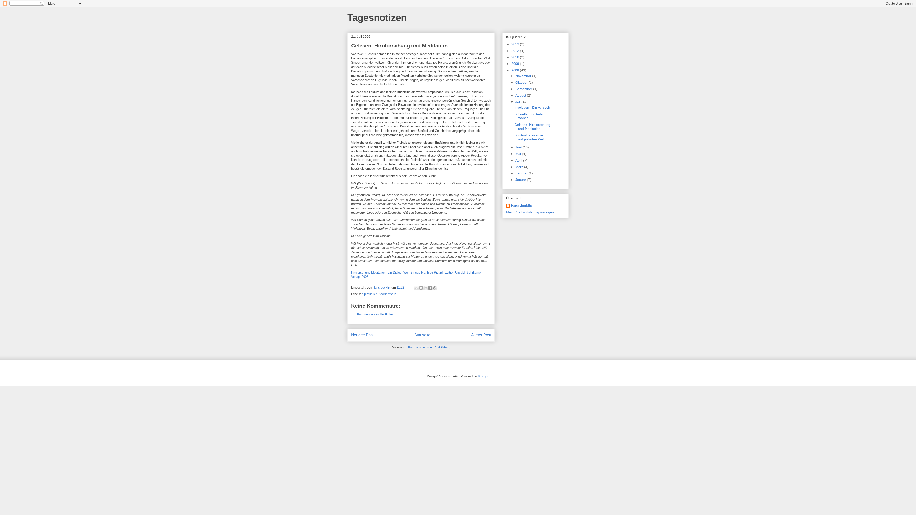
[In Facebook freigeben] (430, 288)
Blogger (483, 376)
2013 (515, 44)
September (524, 89)
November (523, 76)
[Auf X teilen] (425, 288)
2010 (515, 57)
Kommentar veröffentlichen (375, 314)
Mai (518, 154)
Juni (519, 147)
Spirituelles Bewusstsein (379, 294)
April (519, 160)
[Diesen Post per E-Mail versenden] (416, 288)
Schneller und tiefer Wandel (529, 116)
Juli (518, 102)
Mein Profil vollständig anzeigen (530, 212)
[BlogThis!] (421, 288)
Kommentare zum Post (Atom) (429, 347)
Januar (521, 180)
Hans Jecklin (521, 206)
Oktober (522, 82)
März (519, 167)
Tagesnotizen (377, 17)
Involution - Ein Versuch (532, 107)
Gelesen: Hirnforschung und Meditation (532, 127)
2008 (515, 70)
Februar (522, 173)
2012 (515, 51)
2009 (515, 64)
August (521, 95)
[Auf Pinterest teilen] (434, 288)
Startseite (422, 335)
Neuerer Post (362, 335)
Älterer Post (481, 335)
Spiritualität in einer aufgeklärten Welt (530, 137)
